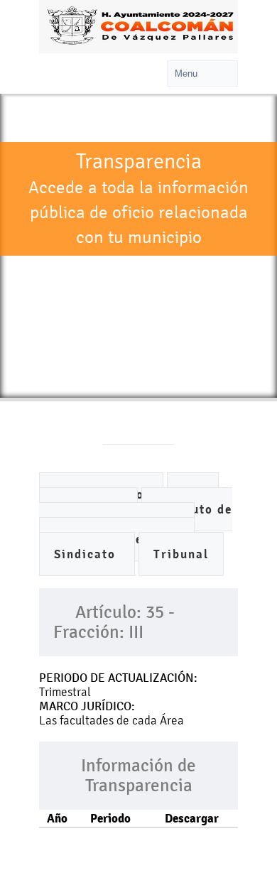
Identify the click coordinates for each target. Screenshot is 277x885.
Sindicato (87, 554)
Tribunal (181, 554)
